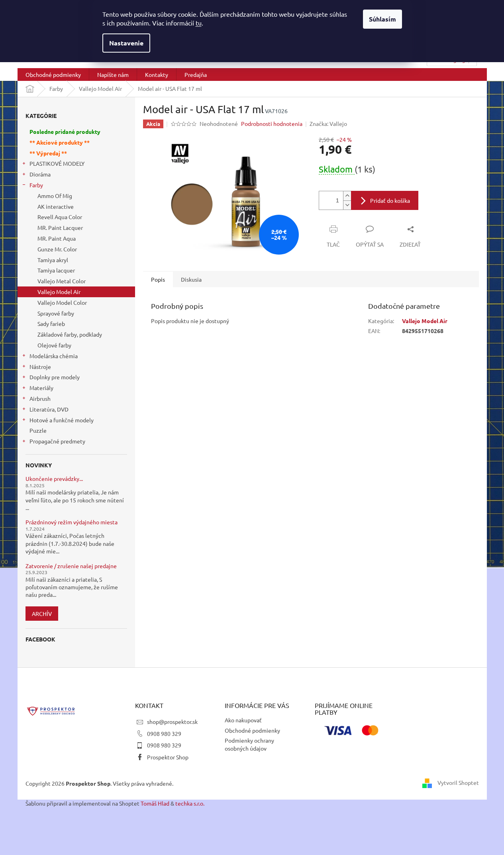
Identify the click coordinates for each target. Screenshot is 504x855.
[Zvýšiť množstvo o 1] (347, 195)
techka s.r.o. (189, 803)
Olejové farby (54, 345)
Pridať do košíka (390, 200)
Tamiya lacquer (56, 270)
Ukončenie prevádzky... (54, 479)
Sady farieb (51, 323)
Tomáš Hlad (155, 803)
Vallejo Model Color (62, 302)
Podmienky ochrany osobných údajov (249, 744)
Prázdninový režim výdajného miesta (71, 522)
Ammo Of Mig (54, 195)
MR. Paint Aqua (56, 238)
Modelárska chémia (53, 355)
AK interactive (55, 206)
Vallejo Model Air (58, 291)
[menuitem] (53, 74)
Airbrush (40, 398)
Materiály (41, 387)
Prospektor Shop (167, 757)
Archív (42, 613)
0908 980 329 (164, 733)
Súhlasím (382, 19)
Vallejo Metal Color (61, 280)
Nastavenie (126, 43)
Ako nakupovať (243, 720)
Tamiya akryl (52, 259)
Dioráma (40, 174)
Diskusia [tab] (191, 279)
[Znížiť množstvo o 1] (347, 205)
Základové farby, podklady (69, 334)
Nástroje (40, 366)
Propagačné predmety (57, 441)
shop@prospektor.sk (172, 721)
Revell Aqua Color (59, 216)
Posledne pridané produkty (64, 131)
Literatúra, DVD (49, 409)
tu (199, 23)
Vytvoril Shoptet (458, 782)
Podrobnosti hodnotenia (271, 123)
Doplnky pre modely (54, 376)
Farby (36, 184)
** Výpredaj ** (48, 153)
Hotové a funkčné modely (61, 420)
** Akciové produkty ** (59, 142)
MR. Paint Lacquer (60, 227)
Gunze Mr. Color (57, 249)
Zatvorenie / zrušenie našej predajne (71, 566)
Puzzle (38, 430)
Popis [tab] (158, 279)
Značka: (328, 123)
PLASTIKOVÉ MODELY (56, 163)
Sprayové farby (55, 313)
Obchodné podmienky (252, 730)
